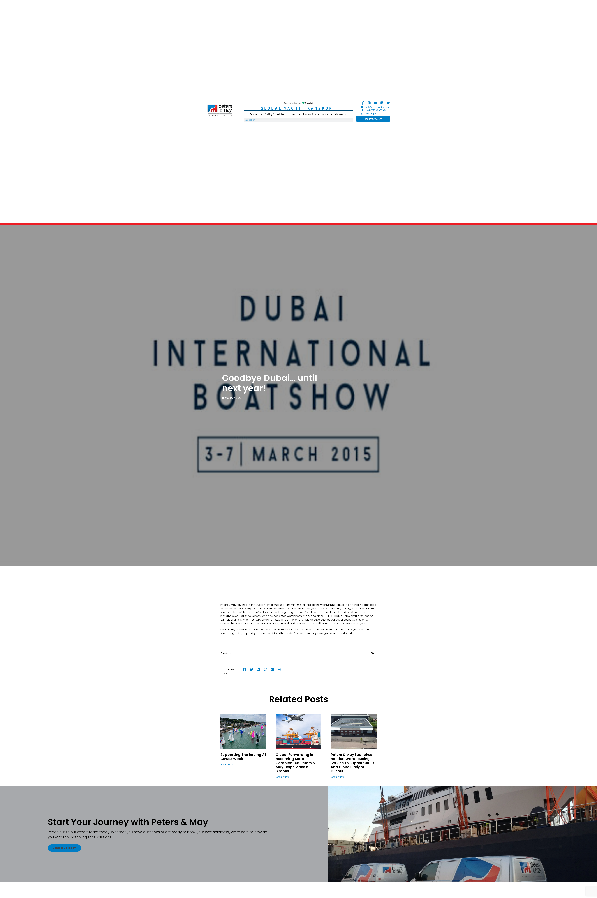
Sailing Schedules (274, 114)
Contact (339, 114)
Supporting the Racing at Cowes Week (243, 756)
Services (254, 114)
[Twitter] (388, 103)
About (325, 114)
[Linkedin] (382, 103)
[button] (244, 669)
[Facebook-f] (362, 103)
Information (309, 114)
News (294, 114)
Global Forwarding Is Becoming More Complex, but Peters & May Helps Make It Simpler (295, 763)
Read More (227, 764)
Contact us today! (64, 848)
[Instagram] (369, 103)
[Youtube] (375, 103)
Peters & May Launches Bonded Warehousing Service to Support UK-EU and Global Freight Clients (353, 763)
